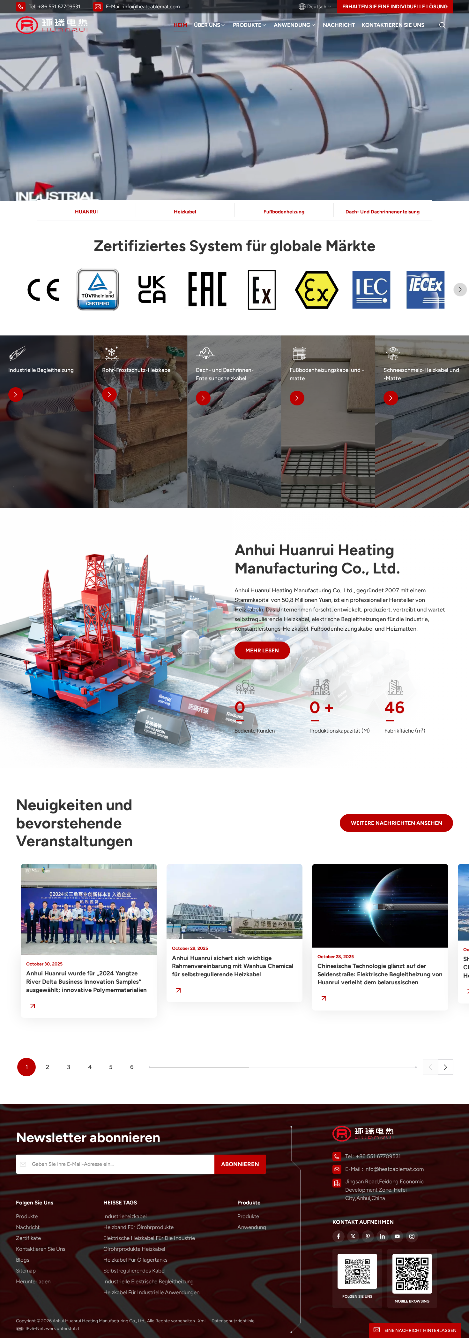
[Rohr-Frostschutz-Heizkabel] (140, 421)
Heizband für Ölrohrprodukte (138, 1227)
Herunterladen (33, 1281)
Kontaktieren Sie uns (393, 25)
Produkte (247, 25)
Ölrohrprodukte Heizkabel (134, 1249)
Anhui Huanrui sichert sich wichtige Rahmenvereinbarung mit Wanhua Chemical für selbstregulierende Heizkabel (233, 966)
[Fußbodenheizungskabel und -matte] (328, 421)
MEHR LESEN (262, 650)
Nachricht (339, 25)
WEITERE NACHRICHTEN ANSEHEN (396, 823)
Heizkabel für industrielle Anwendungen (151, 1292)
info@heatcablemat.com (151, 7)
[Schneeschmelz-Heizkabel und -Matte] (422, 421)
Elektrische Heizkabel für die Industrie (149, 1238)
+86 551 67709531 (59, 7)
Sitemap (26, 1270)
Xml (201, 1321)
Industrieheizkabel (125, 1216)
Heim (180, 25)
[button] (460, 289)
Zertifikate (28, 1238)
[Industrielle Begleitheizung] (46, 421)
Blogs (22, 1260)
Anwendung (292, 25)
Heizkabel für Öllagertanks (135, 1260)
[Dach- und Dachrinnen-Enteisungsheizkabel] (234, 421)
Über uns (207, 25)
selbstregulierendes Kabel (134, 1270)
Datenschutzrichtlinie (233, 1321)
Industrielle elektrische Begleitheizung (148, 1281)
